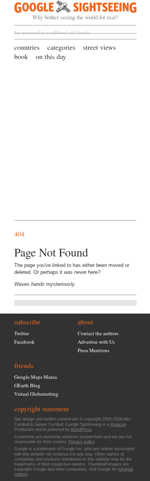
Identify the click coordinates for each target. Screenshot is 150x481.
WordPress (81, 429)
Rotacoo (118, 424)
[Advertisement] (75, 140)
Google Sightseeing (66, 10)
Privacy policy (81, 441)
